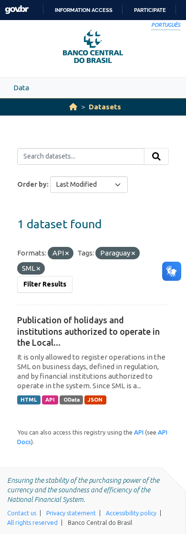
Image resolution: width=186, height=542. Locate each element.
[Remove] (67, 253)
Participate (150, 10)
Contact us (21, 513)
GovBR (17, 9)
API (50, 400)
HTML (29, 400)
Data (21, 88)
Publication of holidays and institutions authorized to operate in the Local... (88, 331)
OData (71, 400)
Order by (32, 184)
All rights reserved (32, 522)
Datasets (105, 107)
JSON (95, 400)
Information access (84, 10)
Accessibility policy (131, 513)
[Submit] (156, 156)
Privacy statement (71, 513)
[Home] (73, 107)
